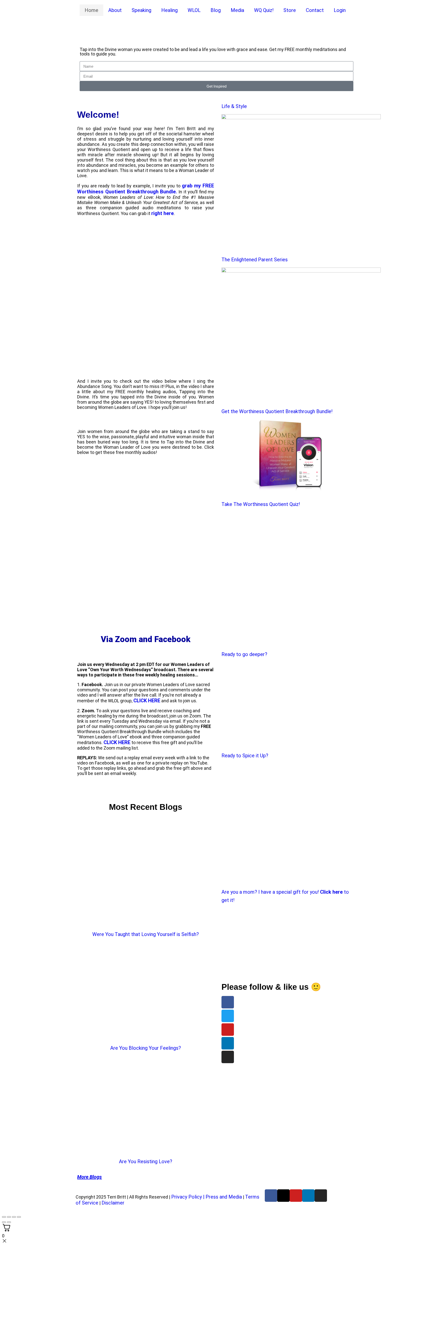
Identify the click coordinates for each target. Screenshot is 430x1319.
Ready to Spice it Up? (244, 756)
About (115, 10)
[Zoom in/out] (4, 1217)
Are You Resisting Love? (145, 1161)
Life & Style (234, 106)
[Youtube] (227, 1029)
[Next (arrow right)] (9, 1222)
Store (289, 10)
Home (91, 10)
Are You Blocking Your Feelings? (145, 1048)
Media (237, 10)
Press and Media (224, 1197)
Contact (315, 10)
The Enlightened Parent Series (254, 260)
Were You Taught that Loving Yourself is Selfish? (145, 934)
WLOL (194, 10)
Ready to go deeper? (244, 654)
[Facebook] (227, 1002)
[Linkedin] (227, 1043)
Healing (169, 10)
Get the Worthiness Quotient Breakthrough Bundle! (276, 411)
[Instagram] (227, 1057)
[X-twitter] (283, 1195)
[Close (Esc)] (19, 1217)
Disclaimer (113, 1203)
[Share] (14, 1217)
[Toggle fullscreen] (9, 1217)
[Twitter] (227, 1016)
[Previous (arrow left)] (4, 1222)
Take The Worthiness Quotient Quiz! (260, 504)
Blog (216, 10)
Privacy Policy (186, 1197)
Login (340, 10)
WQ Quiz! (263, 10)
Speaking (141, 10)
